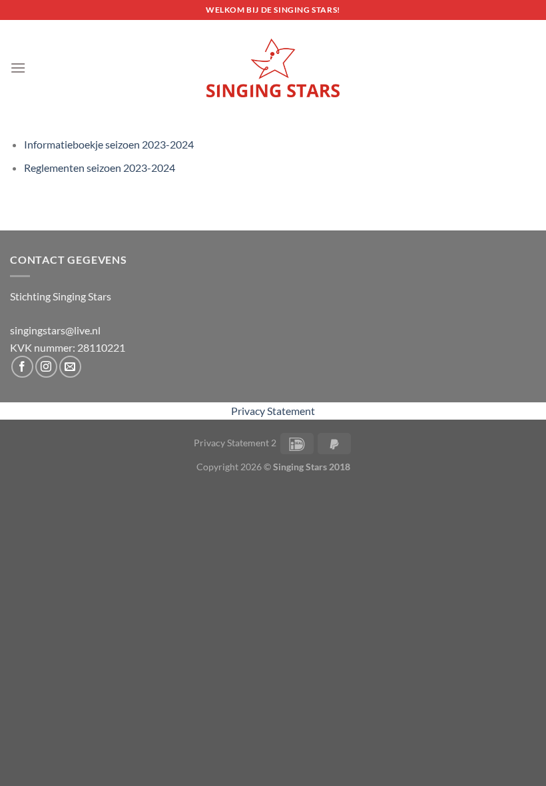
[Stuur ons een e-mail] (70, 367)
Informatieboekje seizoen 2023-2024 (109, 144)
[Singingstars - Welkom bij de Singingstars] (273, 68)
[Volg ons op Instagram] (46, 367)
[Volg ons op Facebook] (22, 367)
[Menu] (18, 67)
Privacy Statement (273, 410)
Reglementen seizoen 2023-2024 (99, 167)
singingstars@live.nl (55, 330)
